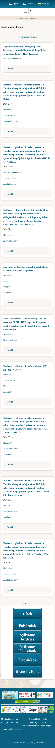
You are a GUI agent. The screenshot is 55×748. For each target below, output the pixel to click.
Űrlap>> (6, 287)
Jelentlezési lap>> (10, 380)
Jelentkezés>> (9, 281)
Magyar (45, 4)
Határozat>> (8, 110)
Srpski (15, 4)
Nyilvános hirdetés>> (12, 58)
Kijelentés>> (8, 293)
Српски (30, 4)
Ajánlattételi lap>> (10, 121)
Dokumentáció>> (10, 340)
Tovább (10, 69)
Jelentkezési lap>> (10, 115)
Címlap (19, 18)
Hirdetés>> (7, 235)
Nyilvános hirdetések (28, 37)
